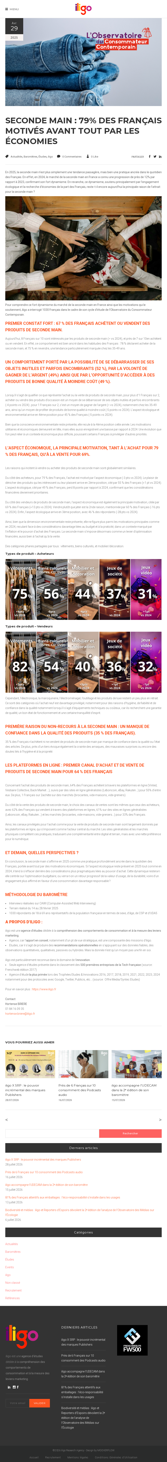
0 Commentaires (71, 156)
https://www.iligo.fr (44, 989)
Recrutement (13, 1290)
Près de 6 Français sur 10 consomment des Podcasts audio (79, 1090)
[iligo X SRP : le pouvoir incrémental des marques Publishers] (30, 1064)
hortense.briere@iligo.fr (20, 1013)
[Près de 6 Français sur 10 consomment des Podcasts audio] (83, 1064)
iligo (50, 156)
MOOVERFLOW (105, 1450)
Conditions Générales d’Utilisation (116, 1457)
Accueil (34, 1457)
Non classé (12, 1282)
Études (42, 156)
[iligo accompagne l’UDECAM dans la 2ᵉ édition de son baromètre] (137, 1064)
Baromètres (30, 156)
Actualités (16, 156)
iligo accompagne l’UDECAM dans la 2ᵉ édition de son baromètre (134, 1090)
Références (12, 1298)
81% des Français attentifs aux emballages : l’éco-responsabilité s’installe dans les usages (62, 1197)
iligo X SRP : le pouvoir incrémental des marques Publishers (25, 1090)
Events (9, 1267)
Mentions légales (77, 1457)
